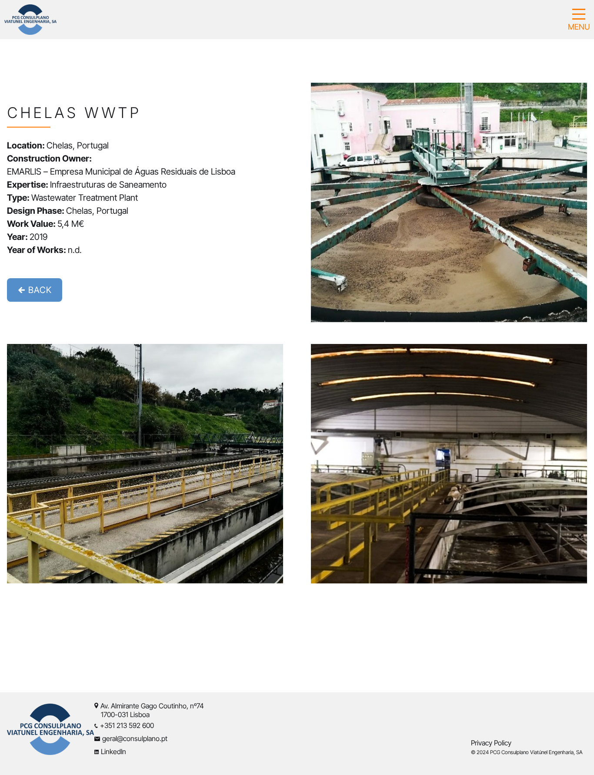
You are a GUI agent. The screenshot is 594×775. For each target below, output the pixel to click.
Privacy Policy (491, 742)
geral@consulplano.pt (134, 738)
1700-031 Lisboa (122, 714)
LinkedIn (113, 751)
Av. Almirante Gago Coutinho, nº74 (152, 705)
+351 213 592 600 (127, 725)
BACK (39, 290)
